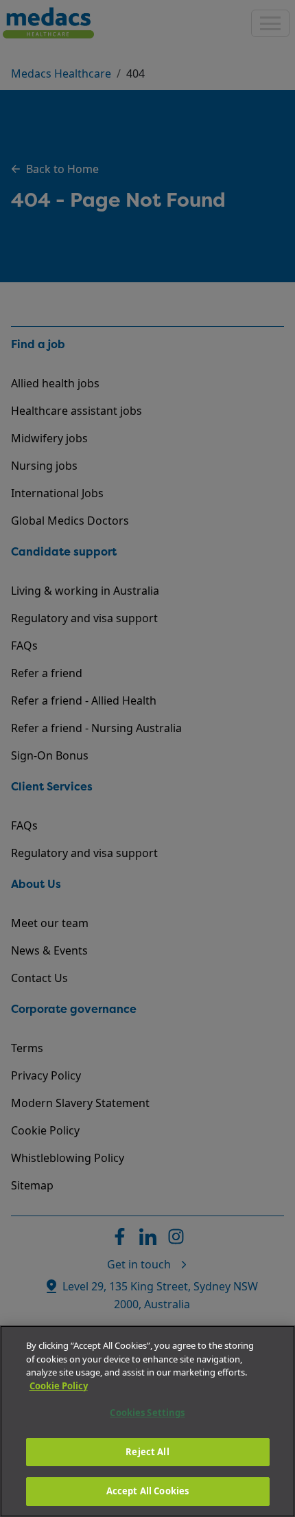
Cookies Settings (147, 1412)
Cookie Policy (59, 1386)
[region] (147, 1421)
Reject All (147, 1452)
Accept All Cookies (147, 1491)
